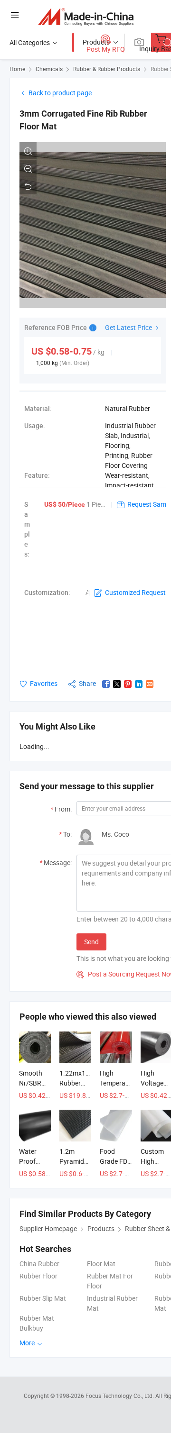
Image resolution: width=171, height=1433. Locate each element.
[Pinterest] (128, 684)
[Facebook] (106, 684)
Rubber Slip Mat (42, 1298)
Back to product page (60, 92)
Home (17, 69)
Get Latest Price (129, 327)
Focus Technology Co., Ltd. (120, 1395)
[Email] (149, 684)
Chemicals (49, 69)
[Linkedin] (138, 684)
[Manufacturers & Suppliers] (85, 16)
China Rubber (39, 1263)
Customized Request (135, 592)
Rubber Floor (38, 1275)
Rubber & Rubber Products (106, 69)
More (27, 1342)
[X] (117, 684)
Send (91, 941)
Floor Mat (101, 1263)
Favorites (43, 683)
